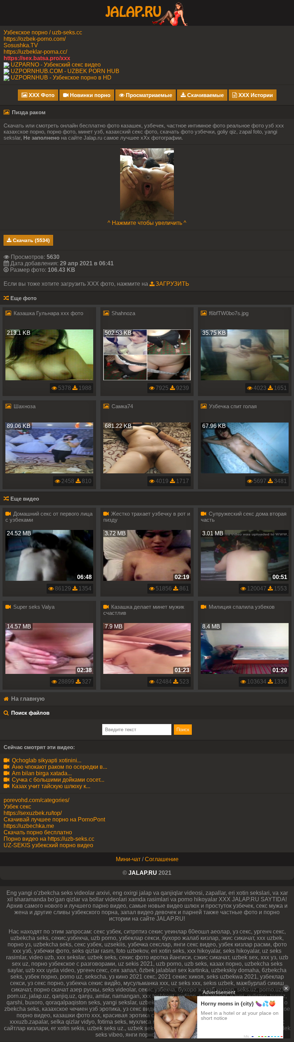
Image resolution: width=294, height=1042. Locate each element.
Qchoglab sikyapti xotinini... (45, 760)
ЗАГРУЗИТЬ (172, 284)
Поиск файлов (30, 713)
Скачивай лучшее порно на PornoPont (54, 819)
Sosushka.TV (21, 45)
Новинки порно (89, 95)
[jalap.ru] (147, 12)
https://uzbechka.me (29, 826)
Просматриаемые (148, 95)
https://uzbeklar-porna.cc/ (35, 52)
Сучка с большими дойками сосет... (57, 780)
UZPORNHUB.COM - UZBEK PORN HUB (65, 71)
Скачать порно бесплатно (38, 832)
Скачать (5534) (30, 240)
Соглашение (162, 859)
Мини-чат (128, 859)
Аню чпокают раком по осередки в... (58, 767)
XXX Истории (255, 95)
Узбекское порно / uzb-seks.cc (43, 32)
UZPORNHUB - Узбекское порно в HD (61, 77)
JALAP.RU (142, 873)
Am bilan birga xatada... (41, 773)
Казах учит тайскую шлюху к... (50, 786)
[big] (147, 183)
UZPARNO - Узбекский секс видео (56, 65)
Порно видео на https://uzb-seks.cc (49, 839)
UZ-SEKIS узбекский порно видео (48, 845)
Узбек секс (17, 807)
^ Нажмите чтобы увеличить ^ (147, 223)
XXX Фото (40, 95)
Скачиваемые (205, 95)
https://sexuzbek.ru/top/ (33, 813)
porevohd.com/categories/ (36, 800)
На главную (27, 699)
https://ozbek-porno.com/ (35, 39)
